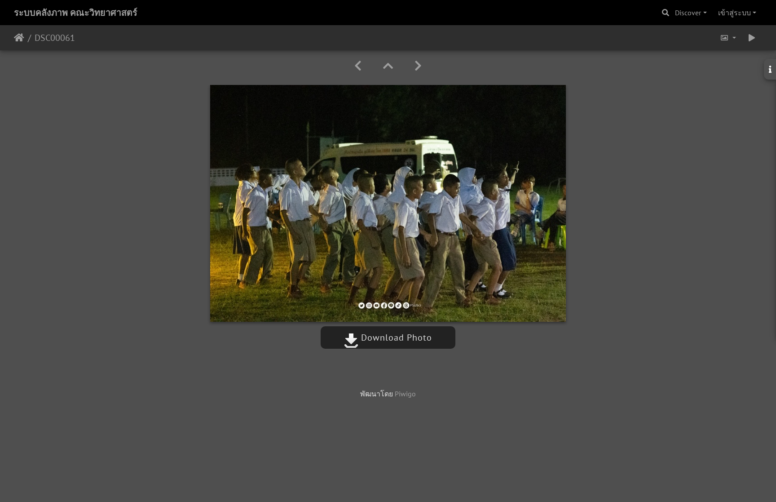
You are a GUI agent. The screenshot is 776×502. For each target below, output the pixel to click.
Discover (688, 12)
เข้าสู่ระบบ (734, 12)
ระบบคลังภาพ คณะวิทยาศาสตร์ (75, 12)
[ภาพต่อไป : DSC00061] (418, 65)
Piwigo (405, 393)
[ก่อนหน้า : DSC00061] (358, 65)
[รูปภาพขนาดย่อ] (388, 65)
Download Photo (395, 337)
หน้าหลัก (19, 37)
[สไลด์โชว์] (751, 38)
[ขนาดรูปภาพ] (728, 38)
